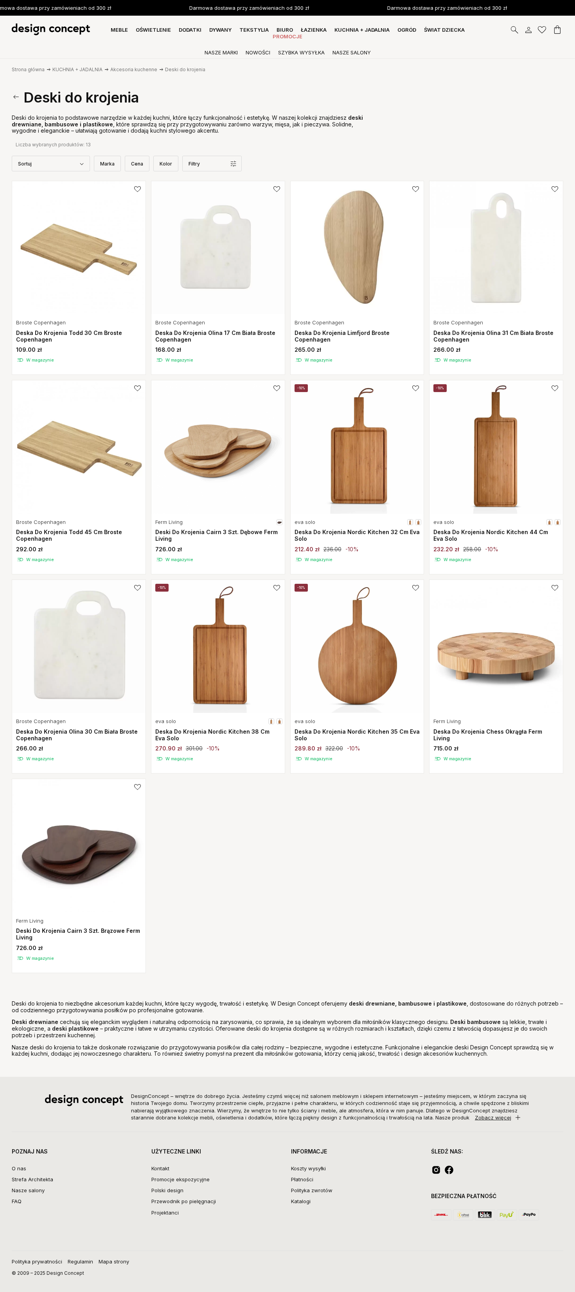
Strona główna (28, 69)
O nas (19, 1168)
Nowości (258, 52)
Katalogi (301, 1201)
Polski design (167, 1190)
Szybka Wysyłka (301, 52)
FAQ (17, 1201)
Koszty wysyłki (308, 1168)
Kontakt (160, 1168)
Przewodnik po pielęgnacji (183, 1201)
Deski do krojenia (185, 69)
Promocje (287, 36)
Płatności (302, 1179)
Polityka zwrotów (311, 1190)
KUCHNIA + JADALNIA (77, 69)
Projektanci (165, 1212)
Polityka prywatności (37, 1261)
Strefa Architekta (32, 1179)
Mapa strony (114, 1261)
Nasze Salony (351, 52)
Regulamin (80, 1261)
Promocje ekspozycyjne (180, 1179)
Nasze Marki (221, 52)
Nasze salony (28, 1190)
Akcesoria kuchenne (133, 69)
